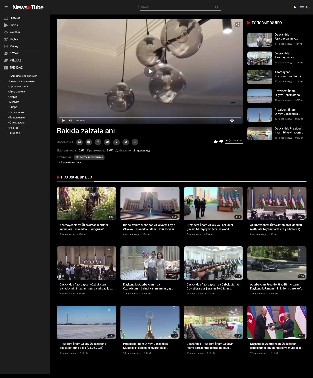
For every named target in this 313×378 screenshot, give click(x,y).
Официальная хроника (23, 76)
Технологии (16, 112)
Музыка (14, 102)
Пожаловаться (70, 162)
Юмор (13, 96)
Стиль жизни (17, 122)
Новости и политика (22, 81)
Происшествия (18, 86)
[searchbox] (175, 7)
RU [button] (306, 7)
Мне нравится (216, 141)
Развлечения (17, 117)
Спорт (13, 107)
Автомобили (17, 91)
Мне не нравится (221, 141)
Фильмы (14, 133)
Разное (13, 128)
